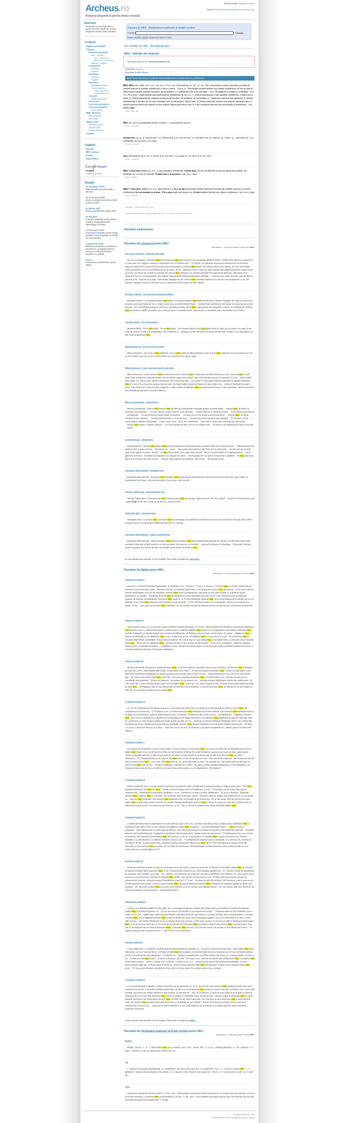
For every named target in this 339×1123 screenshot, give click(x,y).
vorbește (150, 174)
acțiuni (231, 101)
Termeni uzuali (96, 125)
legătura (155, 98)
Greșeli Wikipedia (101, 91)
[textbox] (184, 33)
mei (136, 85)
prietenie (188, 98)
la (170, 174)
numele (225, 85)
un (217, 171)
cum (180, 192)
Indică (198, 95)
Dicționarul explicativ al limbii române (164, 1031)
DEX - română (97, 55)
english (251, 3)
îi (171, 101)
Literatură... (195, 559)
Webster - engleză (99, 63)
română (242, 3)
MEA (131, 85)
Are (137, 192)
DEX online (92, 152)
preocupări (228, 104)
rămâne (244, 92)
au (245, 88)
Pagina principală (95, 46)
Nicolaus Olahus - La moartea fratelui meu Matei (149, 294)
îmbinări (129, 141)
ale (207, 85)
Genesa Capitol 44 (134, 661)
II (182, 95)
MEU (125, 85)
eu (197, 92)
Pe (129, 95)
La (179, 88)
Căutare (90, 49)
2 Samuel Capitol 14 (135, 702)
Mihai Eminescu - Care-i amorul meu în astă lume (149, 368)
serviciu (176, 174)
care (154, 101)
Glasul (188, 101)
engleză (139, 69)
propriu (180, 101)
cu (228, 92)
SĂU (145, 46)
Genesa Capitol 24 (134, 620)
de (187, 85)
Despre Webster (96, 130)
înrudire (176, 98)
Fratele (158, 174)
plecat (249, 88)
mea (165, 88)
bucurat (176, 123)
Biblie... (193, 1020)
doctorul (230, 98)
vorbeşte (161, 101)
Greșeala (240, 101)
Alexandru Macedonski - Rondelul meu (144, 470)
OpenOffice (92, 158)
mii (237, 138)
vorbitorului (154, 88)
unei (225, 101)
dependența (144, 98)
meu (218, 98)
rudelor (221, 88)
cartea (172, 88)
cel (149, 101)
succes (186, 123)
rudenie (239, 171)
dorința (148, 95)
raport (228, 171)
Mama (174, 104)
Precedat (181, 85)
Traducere (237, 9)
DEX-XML (93, 119)
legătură (222, 92)
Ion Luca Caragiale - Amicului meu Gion (144, 254)
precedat (133, 156)
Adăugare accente (99, 99)
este (223, 98)
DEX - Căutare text (101, 58)
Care (216, 95)
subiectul (210, 101)
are (190, 104)
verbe (232, 92)
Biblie (144, 569)
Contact (90, 133)
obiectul (134, 104)
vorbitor (126, 88)
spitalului (238, 98)
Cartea (243, 95)
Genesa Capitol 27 (134, 942)
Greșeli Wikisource (101, 93)
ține (143, 101)
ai (202, 85)
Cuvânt (131, 33)
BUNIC (134, 46)
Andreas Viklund (248, 1118)
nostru (155, 123)
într (213, 171)
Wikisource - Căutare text (104, 60)
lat (184, 174)
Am (191, 92)
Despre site (248, 9)
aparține (224, 95)
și (139, 88)
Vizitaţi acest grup (94, 173)
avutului (146, 92)
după (141, 95)
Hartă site (245, 1114)
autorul (219, 101)
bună (125, 98)
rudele (223, 192)
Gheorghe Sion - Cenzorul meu (140, 513)
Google (90, 149)
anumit (222, 171)
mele (141, 85)
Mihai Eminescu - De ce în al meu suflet (144, 347)
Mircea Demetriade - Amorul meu (141, 402)
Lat (250, 104)
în (124, 141)
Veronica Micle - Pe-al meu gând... (142, 322)
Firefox (90, 155)
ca (236, 92)
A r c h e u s (106, 8)
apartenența (129, 101)
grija (179, 104)
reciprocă (164, 98)
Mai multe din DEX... (160, 46)
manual (146, 192)
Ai (238, 88)
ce (144, 174)
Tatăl (213, 98)
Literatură (147, 243)
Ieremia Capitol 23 (134, 861)
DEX (216, 9)
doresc (186, 192)
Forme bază (225, 9)
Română (95, 69)
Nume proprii (96, 110)
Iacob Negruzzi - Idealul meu (139, 440)
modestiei (146, 123)
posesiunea (207, 95)
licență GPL (160, 213)
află (209, 171)
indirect (151, 104)
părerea (165, 95)
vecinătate (201, 98)
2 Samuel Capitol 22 (135, 817)
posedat (243, 85)
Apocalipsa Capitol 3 (135, 902)
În (217, 92)
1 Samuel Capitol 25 (135, 980)
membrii (204, 192)
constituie (204, 104)
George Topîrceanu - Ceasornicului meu (145, 492)
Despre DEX (95, 127)
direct (141, 104)
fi (252, 92)
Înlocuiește (129, 92)
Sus (253, 1114)
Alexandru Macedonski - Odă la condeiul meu (147, 534)
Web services (95, 116)
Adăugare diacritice (99, 85)
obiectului (234, 85)
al (194, 85)
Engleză (94, 71)
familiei (209, 88)
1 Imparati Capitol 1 (134, 580)
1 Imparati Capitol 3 (134, 742)
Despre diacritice (98, 88)
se (206, 171)
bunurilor (155, 92)
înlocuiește (215, 85)
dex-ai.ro (142, 62)
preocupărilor (167, 92)
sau (215, 88)
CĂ (140, 46)
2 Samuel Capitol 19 (135, 780)
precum (134, 88)
